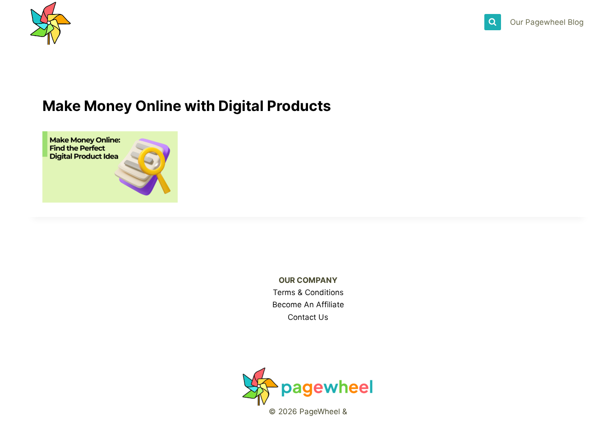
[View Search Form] (492, 22)
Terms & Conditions (308, 292)
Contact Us (308, 317)
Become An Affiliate (308, 304)
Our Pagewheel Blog (547, 22)
